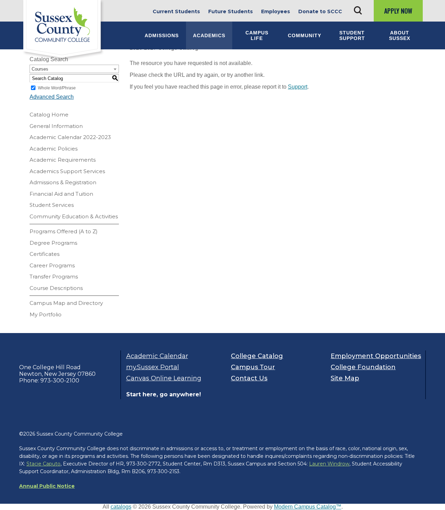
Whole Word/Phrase (57, 88)
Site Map (345, 378)
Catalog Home (49, 114)
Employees (275, 11)
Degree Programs (53, 243)
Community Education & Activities (74, 216)
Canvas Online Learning (163, 378)
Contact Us (249, 378)
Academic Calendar (157, 356)
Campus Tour (253, 367)
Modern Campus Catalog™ (307, 507)
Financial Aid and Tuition (61, 194)
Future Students (230, 11)
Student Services (52, 205)
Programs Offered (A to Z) (64, 231)
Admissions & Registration (63, 182)
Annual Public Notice (47, 486)
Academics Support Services (67, 171)
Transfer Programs (54, 276)
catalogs (121, 507)
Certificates (44, 254)
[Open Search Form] (358, 10)
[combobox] (74, 69)
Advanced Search (52, 97)
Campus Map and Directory (66, 303)
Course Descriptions (56, 288)
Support (297, 87)
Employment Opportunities (375, 356)
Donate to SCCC (320, 11)
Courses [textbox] (40, 69)
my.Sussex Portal (152, 367)
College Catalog (257, 356)
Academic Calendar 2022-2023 (70, 137)
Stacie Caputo (43, 464)
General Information (56, 126)
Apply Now (398, 10)
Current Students (176, 11)
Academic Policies (54, 148)
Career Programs (52, 265)
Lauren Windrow (329, 464)
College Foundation (363, 367)
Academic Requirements (63, 159)
